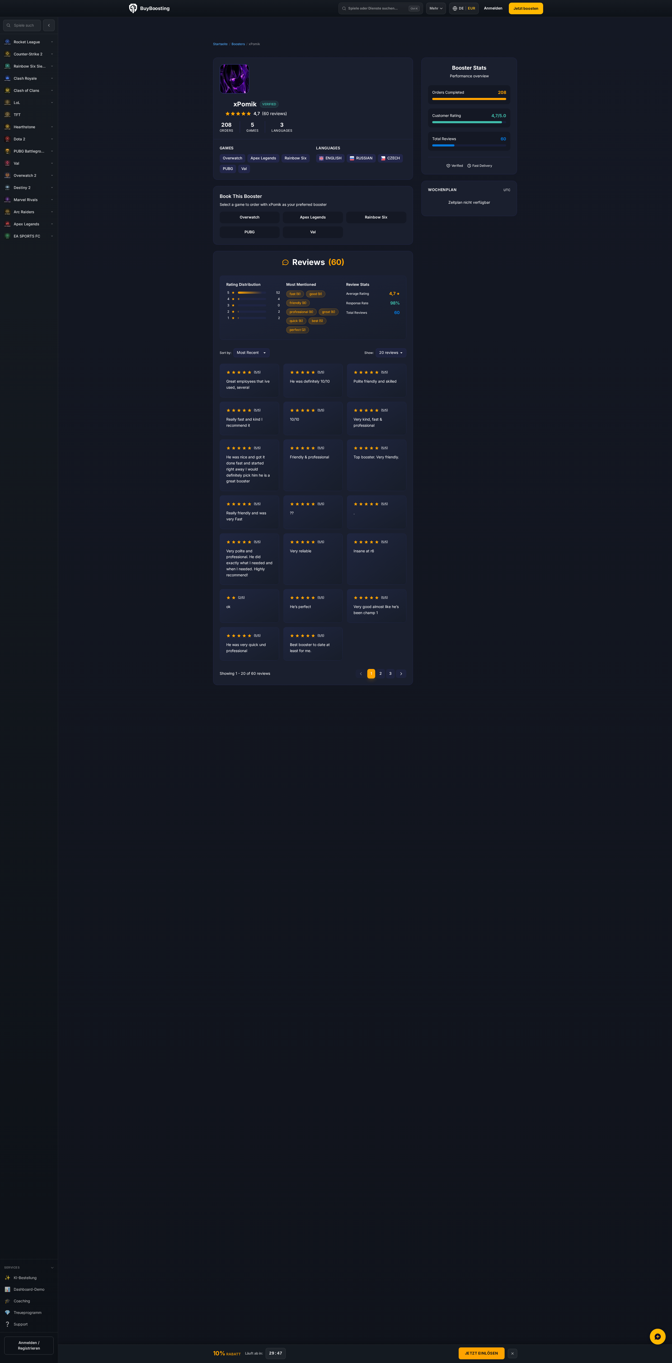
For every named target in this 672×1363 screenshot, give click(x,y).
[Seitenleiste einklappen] (49, 25)
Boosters (238, 44)
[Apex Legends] (52, 224)
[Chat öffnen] (658, 1337)
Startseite (220, 44)
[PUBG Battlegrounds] (52, 151)
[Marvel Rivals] (52, 200)
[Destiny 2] (52, 187)
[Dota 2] (52, 139)
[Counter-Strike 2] (52, 54)
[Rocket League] (52, 42)
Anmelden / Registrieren (29, 1346)
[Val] (52, 163)
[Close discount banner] (512, 1353)
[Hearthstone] (52, 127)
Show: (369, 353)
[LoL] (52, 102)
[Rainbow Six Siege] (52, 66)
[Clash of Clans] (52, 90)
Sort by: (225, 353)
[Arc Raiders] (52, 212)
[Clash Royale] (52, 78)
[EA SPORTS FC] (52, 236)
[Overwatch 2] (52, 175)
